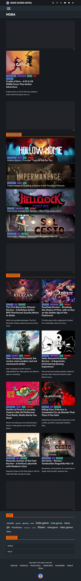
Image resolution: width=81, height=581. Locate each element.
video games (66, 527)
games (18, 523)
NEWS (29, 76)
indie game (42, 523)
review (34, 527)
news (67, 523)
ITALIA (10, 552)
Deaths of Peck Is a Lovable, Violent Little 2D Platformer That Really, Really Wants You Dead (21, 413)
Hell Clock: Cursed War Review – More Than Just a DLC (34, 211)
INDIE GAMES (21, 76)
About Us (14, 565)
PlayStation (17, 527)
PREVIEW (30, 157)
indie (32, 523)
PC (34, 76)
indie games (56, 523)
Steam (41, 527)
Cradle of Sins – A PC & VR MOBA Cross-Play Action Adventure (19, 84)
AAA (8, 355)
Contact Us (24, 565)
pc (8, 527)
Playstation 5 (27, 527)
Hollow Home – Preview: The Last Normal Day (29, 160)
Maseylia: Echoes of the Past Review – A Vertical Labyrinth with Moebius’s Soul (21, 463)
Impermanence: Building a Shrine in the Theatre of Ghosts (36, 185)
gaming (26, 523)
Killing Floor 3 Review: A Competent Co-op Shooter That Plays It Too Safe (58, 412)
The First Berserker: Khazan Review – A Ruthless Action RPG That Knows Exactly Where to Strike (22, 311)
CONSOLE (10, 208)
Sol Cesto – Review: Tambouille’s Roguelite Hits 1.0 (32, 236)
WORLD (10, 546)
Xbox (9, 531)
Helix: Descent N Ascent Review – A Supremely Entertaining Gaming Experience (54, 362)
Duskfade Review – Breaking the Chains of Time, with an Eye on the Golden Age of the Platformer (58, 311)
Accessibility (60, 565)
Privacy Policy (35, 565)
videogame (52, 527)
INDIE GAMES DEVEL (21, 2)
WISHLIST (9, 78)
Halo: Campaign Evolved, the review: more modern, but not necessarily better (21, 361)
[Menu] (8, 8)
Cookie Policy (48, 565)
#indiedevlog (11, 76)
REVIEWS (32, 208)
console (10, 523)
